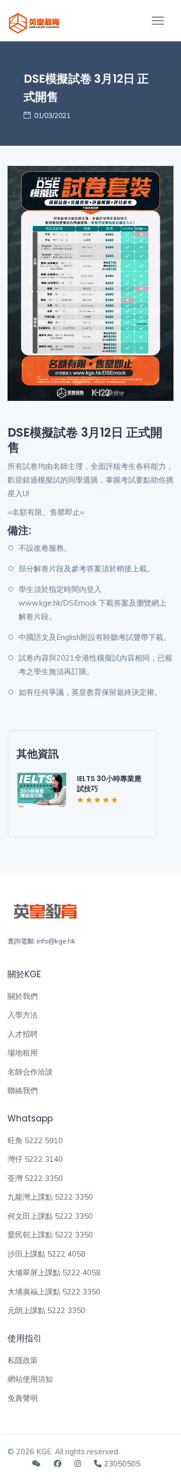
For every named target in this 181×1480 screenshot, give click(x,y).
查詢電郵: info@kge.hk (41, 941)
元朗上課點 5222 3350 (46, 1310)
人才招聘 (23, 1034)
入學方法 (23, 1015)
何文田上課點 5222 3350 (50, 1216)
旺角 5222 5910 (35, 1140)
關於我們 (23, 996)
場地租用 (23, 1052)
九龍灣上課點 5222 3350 (50, 1197)
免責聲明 (23, 1398)
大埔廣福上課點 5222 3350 (54, 1291)
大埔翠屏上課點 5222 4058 (54, 1272)
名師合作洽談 (30, 1072)
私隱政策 (23, 1360)
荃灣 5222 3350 (35, 1178)
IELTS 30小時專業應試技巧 (109, 784)
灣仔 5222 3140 (35, 1159)
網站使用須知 (30, 1379)
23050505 (122, 1463)
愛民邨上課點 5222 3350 (50, 1234)
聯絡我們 (23, 1090)
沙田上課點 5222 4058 (46, 1254)
